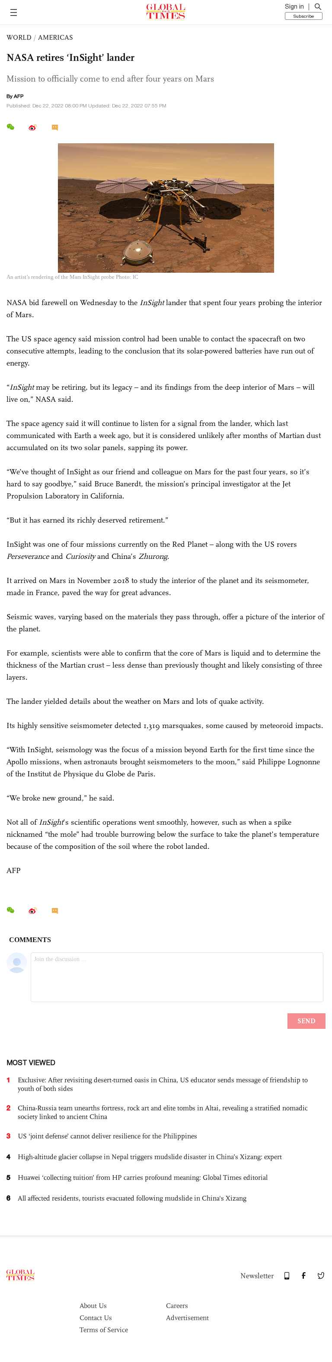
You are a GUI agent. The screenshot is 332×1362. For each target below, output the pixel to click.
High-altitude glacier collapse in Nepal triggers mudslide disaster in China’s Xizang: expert (150, 1157)
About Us (93, 1306)
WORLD (19, 37)
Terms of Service (104, 1330)
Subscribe (304, 16)
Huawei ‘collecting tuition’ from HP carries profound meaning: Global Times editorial (143, 1177)
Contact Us (96, 1318)
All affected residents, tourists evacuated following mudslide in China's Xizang (132, 1198)
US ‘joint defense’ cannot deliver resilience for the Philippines (107, 1136)
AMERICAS (55, 37)
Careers (177, 1306)
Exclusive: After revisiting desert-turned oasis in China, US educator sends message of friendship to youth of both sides (163, 1084)
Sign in (294, 6)
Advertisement (187, 1318)
